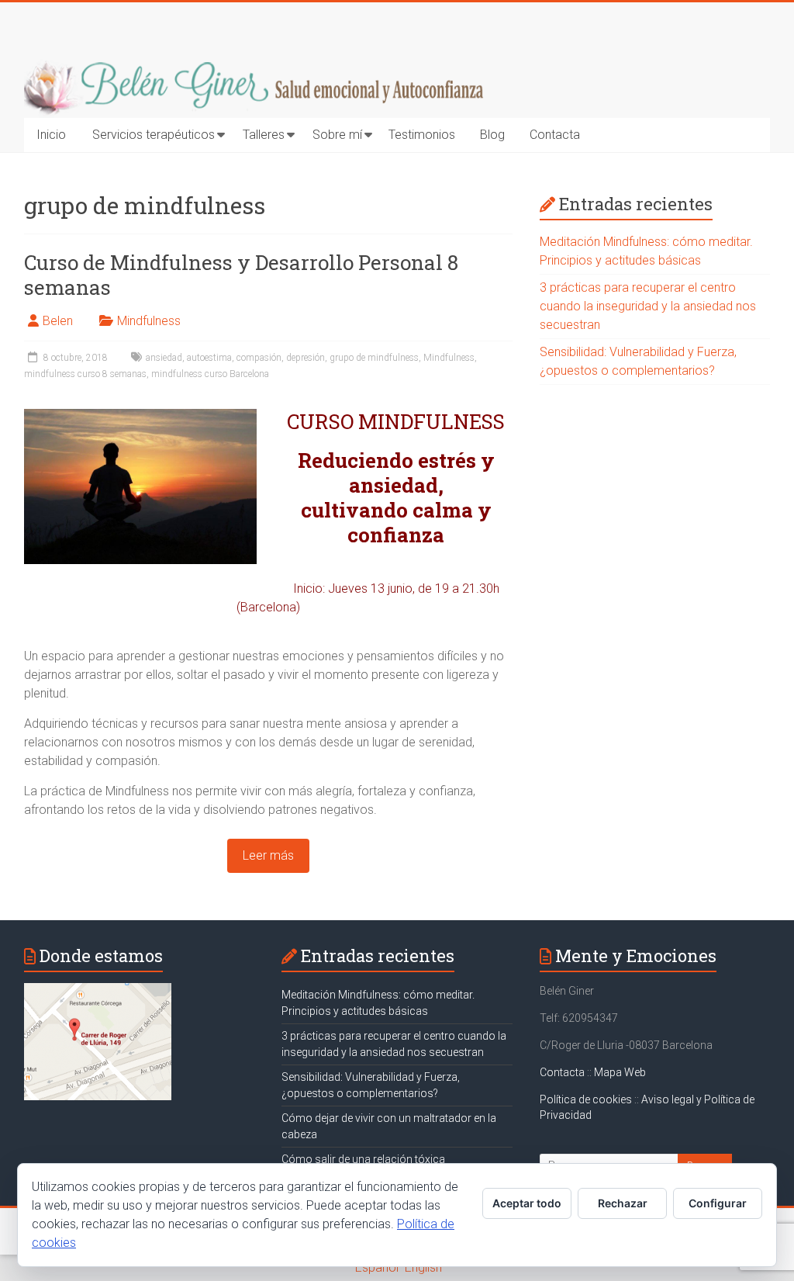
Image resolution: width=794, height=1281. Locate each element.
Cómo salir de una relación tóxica (363, 1159)
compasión (258, 357)
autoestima (209, 357)
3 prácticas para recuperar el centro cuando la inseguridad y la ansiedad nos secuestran (648, 306)
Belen (58, 320)
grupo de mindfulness (374, 357)
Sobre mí (337, 134)
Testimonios (421, 134)
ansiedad (164, 357)
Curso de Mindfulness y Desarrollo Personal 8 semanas (241, 274)
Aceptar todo (526, 1203)
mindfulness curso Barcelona (210, 374)
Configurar (718, 1203)
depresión (305, 357)
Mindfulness (149, 320)
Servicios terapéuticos (153, 134)
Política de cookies (587, 1099)
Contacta (555, 134)
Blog (492, 134)
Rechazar (622, 1203)
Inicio (51, 134)
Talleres (264, 134)
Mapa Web (620, 1072)
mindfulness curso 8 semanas (85, 374)
